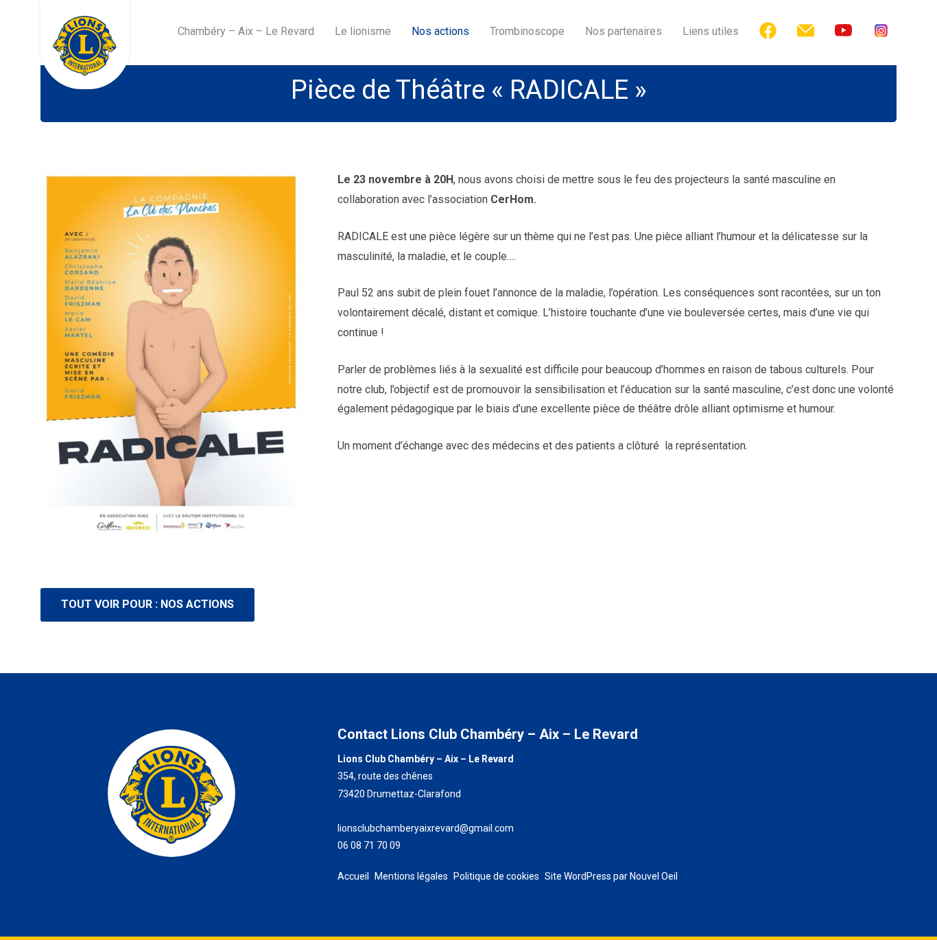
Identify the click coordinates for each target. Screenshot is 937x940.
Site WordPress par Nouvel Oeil (611, 876)
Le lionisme (363, 31)
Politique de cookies (496, 876)
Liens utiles (711, 31)
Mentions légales (411, 876)
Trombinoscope (527, 31)
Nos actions (440, 31)
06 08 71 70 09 (369, 845)
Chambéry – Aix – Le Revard (246, 31)
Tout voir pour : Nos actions (147, 604)
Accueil (353, 876)
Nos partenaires (623, 31)
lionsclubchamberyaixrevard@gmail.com (425, 828)
